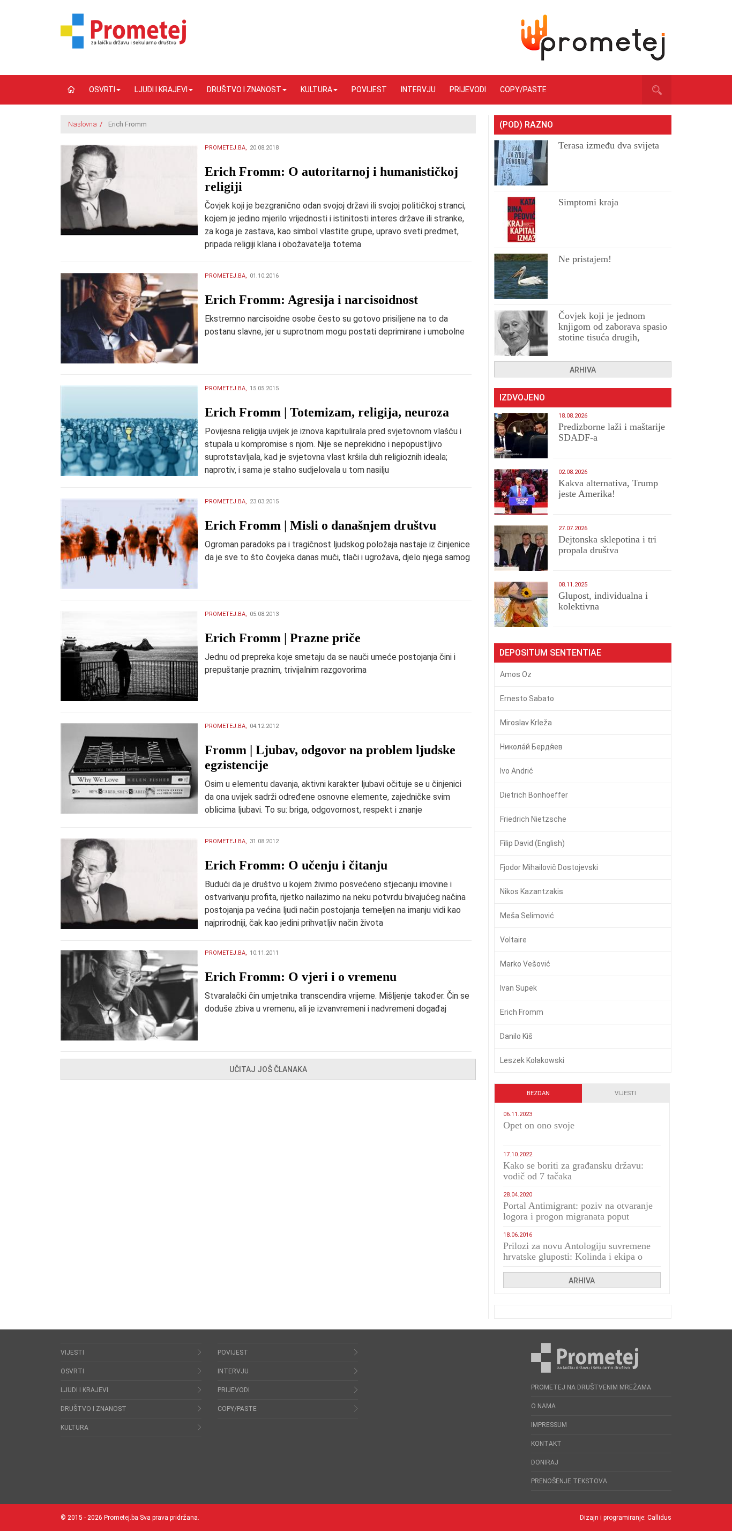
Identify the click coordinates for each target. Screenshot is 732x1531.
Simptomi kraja (588, 202)
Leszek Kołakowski (532, 1060)
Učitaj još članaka (268, 1069)
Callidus (659, 1517)
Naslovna (82, 124)
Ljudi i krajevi (161, 89)
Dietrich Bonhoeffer (534, 795)
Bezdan (538, 1093)
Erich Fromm (521, 1012)
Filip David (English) (532, 843)
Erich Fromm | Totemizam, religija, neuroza (327, 412)
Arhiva (583, 370)
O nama (543, 1406)
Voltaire (513, 939)
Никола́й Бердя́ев (531, 746)
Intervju (418, 89)
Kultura (316, 89)
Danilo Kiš (516, 1036)
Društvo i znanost (244, 89)
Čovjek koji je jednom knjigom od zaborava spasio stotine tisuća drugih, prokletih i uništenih (612, 331)
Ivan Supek (518, 988)
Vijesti (625, 1093)
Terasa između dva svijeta (608, 145)
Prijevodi (468, 89)
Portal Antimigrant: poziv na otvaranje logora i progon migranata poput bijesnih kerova (578, 1216)
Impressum (549, 1425)
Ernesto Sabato (527, 698)
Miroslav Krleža (526, 722)
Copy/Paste (523, 89)
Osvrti (102, 89)
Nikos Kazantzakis (531, 891)
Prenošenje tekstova (569, 1481)
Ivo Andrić (516, 771)
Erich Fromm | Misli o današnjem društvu (320, 525)
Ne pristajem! (584, 259)
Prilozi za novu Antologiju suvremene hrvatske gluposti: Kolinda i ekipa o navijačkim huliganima (577, 1256)
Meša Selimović (527, 915)
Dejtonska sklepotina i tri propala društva (607, 544)
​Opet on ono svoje (538, 1125)
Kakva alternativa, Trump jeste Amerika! (608, 488)
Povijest (369, 89)
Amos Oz (516, 674)
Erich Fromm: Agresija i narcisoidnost (311, 300)
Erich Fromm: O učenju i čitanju (296, 865)
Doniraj (544, 1462)
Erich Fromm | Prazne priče (283, 638)
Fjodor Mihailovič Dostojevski (549, 867)
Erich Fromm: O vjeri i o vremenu (301, 977)
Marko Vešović (525, 964)
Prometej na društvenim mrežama (591, 1387)
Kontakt (546, 1443)
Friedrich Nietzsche (533, 819)
